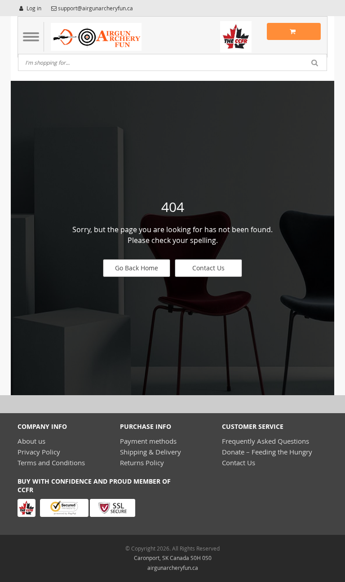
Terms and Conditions (51, 462)
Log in (33, 8)
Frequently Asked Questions (265, 440)
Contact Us (208, 268)
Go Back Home (136, 268)
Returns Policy (142, 462)
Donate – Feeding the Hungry (267, 451)
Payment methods (148, 440)
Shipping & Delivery (150, 451)
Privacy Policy (39, 451)
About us (31, 440)
